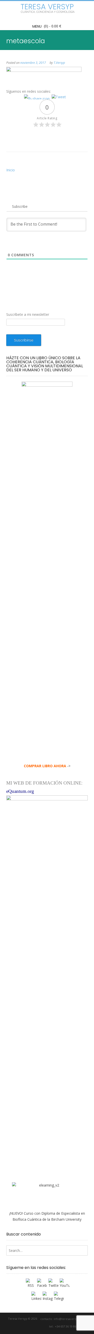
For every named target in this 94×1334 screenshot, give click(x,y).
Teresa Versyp (47, 7)
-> (47, 765)
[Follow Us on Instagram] (38, 1326)
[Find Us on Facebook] (24, 1326)
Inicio (10, 170)
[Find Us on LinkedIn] (44, 1326)
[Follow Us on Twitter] (30, 1326)
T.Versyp (59, 63)
